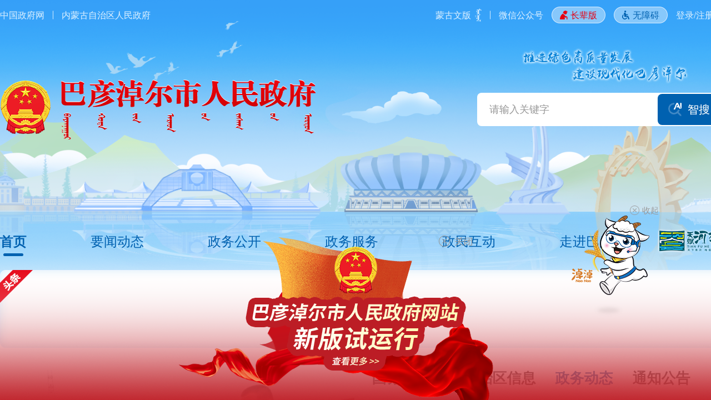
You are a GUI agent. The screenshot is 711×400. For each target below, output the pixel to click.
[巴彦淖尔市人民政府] (158, 109)
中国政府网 (22, 14)
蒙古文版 (453, 14)
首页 (13, 240)
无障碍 (646, 14)
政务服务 (351, 240)
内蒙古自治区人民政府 (106, 14)
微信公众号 (521, 14)
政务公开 (234, 240)
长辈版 (583, 14)
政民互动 (468, 240)
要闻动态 (117, 240)
